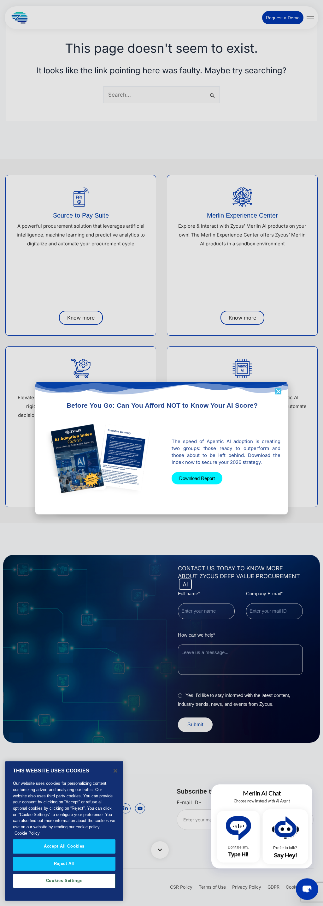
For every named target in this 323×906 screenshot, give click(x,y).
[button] (278, 391)
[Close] (115, 771)
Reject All (64, 863)
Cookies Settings (64, 880)
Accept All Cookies (64, 846)
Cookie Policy (27, 833)
